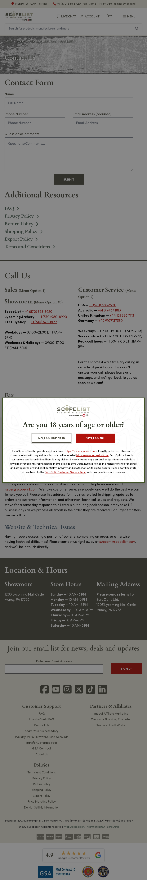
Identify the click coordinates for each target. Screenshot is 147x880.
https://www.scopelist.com (81, 451)
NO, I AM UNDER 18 (51, 438)
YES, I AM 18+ (95, 438)
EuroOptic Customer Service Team (65, 472)
